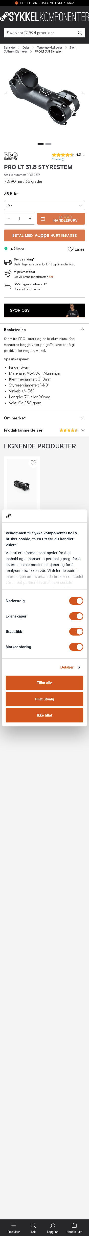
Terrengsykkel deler (49, 47)
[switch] (76, 616)
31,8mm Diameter (15, 51)
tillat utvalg (44, 699)
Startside (9, 47)
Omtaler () (58, 159)
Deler (25, 47)
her (51, 277)
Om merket (15, 417)
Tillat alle (44, 683)
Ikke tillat (44, 715)
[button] (9, 219)
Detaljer (67, 667)
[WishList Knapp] (33, 463)
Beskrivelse (15, 329)
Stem (73, 47)
